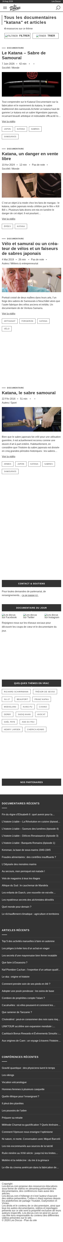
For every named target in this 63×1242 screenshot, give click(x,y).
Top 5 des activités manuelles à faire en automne (28, 941)
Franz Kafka (42, 699)
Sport (14, 402)
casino (43, 707)
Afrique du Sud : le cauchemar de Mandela (25, 885)
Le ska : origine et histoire (16, 976)
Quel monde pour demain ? (16, 906)
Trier (51, 35)
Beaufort (22, 699)
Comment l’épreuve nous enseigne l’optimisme (27, 1132)
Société (6, 67)
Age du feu (28, 722)
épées (7, 226)
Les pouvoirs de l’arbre (14, 1110)
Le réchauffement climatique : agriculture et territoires (30, 914)
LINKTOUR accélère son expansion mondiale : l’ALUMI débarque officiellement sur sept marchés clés (31, 1026)
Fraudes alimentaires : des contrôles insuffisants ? (29, 857)
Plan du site (30, 1220)
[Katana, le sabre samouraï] (31, 433)
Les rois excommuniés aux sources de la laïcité (27, 1146)
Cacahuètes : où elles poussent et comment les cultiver (27, 1005)
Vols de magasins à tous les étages (21, 878)
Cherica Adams (35, 729)
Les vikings (8, 1075)
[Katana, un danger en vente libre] (31, 199)
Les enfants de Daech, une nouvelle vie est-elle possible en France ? (27, 893)
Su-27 (7, 699)
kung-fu (27, 707)
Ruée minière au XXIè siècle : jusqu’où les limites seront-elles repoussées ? (29, 1153)
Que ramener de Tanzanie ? (17, 1012)
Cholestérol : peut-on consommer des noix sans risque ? (31, 1019)
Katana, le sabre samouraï (29, 392)
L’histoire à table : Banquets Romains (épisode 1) (28, 843)
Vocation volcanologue (14, 1082)
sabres (35, 129)
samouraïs (10, 137)
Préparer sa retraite (12, 1117)
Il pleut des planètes (13, 1103)
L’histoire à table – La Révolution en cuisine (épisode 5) (30, 822)
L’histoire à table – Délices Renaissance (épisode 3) (30, 835)
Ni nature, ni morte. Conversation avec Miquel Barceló (31, 1139)
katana (21, 129)
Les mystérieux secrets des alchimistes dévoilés (28, 899)
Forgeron (27, 321)
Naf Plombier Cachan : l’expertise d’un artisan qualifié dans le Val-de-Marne (31, 970)
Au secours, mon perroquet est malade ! (23, 871)
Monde (15, 67)
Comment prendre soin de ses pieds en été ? (26, 984)
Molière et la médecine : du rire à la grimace (25, 1160)
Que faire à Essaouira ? (14, 962)
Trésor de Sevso (45, 692)
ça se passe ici (30, 595)
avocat (41, 714)
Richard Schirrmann (16, 692)
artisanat (9, 321)
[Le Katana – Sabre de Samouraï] (31, 98)
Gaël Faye (9, 722)
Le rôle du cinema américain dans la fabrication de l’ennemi (29, 1167)
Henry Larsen (12, 729)
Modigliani (10, 707)
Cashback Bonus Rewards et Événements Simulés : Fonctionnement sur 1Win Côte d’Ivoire (30, 1034)
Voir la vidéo (8, 121)
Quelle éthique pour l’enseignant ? (20, 1096)
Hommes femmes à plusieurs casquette (23, 1089)
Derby (7, 714)
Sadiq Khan (24, 714)
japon (7, 129)
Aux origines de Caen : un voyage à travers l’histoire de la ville (30, 1041)
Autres (5, 263)
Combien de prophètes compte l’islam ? (23, 998)
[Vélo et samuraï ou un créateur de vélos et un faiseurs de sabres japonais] (31, 294)
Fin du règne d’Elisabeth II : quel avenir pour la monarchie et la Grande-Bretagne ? (27, 815)
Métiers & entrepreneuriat (24, 263)
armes (7, 464)
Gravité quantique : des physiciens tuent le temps (28, 1068)
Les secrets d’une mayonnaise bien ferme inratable (29, 955)
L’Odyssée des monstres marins (19, 864)
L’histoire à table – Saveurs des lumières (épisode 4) (30, 828)
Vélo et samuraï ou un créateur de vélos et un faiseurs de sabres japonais (30, 248)
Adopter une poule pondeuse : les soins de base (28, 991)
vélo (6, 329)
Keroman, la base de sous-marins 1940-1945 (26, 850)
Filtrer (24, 35)
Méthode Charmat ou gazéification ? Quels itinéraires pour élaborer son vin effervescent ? (30, 1125)
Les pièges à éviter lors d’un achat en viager (26, 948)
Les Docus (16, 1220)
